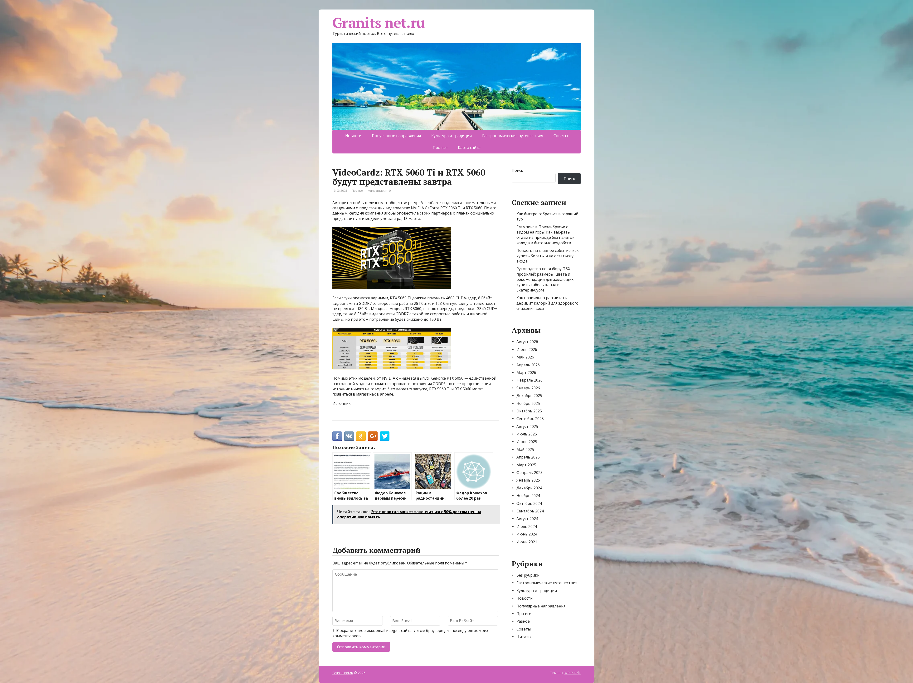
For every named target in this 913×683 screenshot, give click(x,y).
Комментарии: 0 (379, 191)
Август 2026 (527, 341)
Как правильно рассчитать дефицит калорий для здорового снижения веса (547, 303)
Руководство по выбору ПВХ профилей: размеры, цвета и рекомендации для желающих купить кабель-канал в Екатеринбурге (544, 279)
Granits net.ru (378, 23)
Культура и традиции (451, 135)
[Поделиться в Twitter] (384, 436)
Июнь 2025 (526, 441)
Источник (341, 403)
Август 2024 (527, 518)
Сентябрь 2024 (530, 511)
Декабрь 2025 (529, 395)
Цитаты (523, 636)
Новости (353, 135)
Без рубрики (527, 575)
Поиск (517, 170)
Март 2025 (526, 465)
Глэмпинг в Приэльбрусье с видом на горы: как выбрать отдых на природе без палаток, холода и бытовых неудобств (545, 234)
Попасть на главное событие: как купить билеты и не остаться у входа (547, 256)
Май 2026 (525, 357)
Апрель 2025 (528, 457)
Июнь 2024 (526, 534)
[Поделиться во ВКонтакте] (349, 436)
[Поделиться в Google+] (373, 436)
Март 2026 (526, 372)
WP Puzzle (572, 672)
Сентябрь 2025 (530, 418)
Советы (561, 135)
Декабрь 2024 (529, 488)
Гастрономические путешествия (512, 135)
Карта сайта (469, 147)
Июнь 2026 (526, 349)
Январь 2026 (528, 388)
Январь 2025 (528, 480)
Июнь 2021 (526, 541)
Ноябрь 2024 (528, 495)
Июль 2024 (526, 526)
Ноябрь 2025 (528, 403)
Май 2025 (525, 449)
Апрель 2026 (528, 365)
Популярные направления (396, 135)
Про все (440, 147)
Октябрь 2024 (529, 503)
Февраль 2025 (529, 472)
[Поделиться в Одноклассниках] (361, 436)
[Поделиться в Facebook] (337, 436)
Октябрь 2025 (529, 411)
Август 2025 (527, 426)
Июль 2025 (526, 434)
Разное (523, 621)
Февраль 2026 (529, 380)
